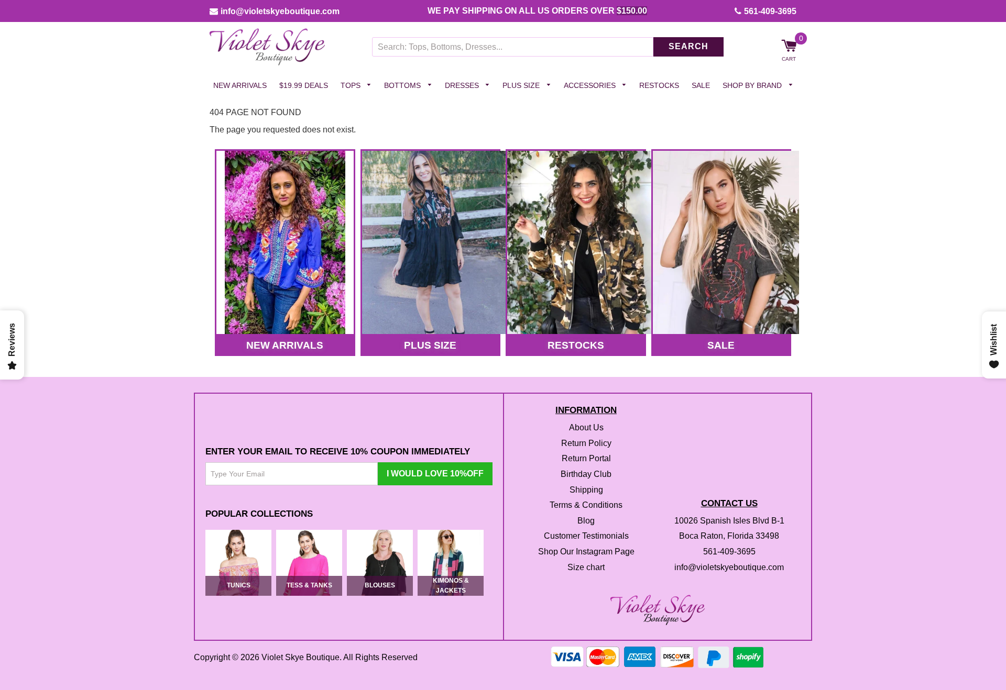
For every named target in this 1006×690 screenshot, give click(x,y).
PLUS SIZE (430, 345)
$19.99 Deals (303, 85)
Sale (701, 85)
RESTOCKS (576, 345)
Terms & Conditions (586, 505)
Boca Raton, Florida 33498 (729, 536)
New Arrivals (240, 85)
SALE (721, 345)
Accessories (591, 85)
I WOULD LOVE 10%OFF (435, 474)
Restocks (659, 85)
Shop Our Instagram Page (586, 551)
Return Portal (586, 458)
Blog (586, 520)
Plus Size (522, 85)
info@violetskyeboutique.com (280, 11)
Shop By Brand (753, 85)
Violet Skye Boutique (300, 657)
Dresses (463, 85)
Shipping (586, 489)
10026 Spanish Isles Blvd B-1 (729, 520)
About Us (586, 428)
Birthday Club (586, 474)
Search (688, 46)
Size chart (586, 567)
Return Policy (586, 443)
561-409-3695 (770, 11)
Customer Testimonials (586, 536)
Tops (352, 85)
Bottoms (403, 85)
